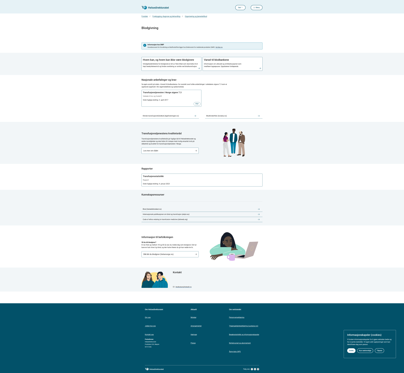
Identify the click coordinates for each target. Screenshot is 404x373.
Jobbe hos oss (150, 326)
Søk (239, 8)
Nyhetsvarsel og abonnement (240, 343)
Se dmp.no (219, 47)
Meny (258, 8)
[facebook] (252, 369)
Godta (351, 351)
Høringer (194, 335)
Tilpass (379, 351)
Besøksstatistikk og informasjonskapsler (244, 335)
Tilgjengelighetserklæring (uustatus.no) (243, 326)
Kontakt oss (149, 335)
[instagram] (258, 369)
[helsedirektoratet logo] (156, 369)
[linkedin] (255, 369)
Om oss (148, 317)
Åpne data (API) (235, 352)
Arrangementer (196, 326)
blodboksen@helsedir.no (184, 287)
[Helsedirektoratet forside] (157, 7)
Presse (193, 343)
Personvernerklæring (236, 317)
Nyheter (193, 317)
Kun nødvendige (365, 351)
